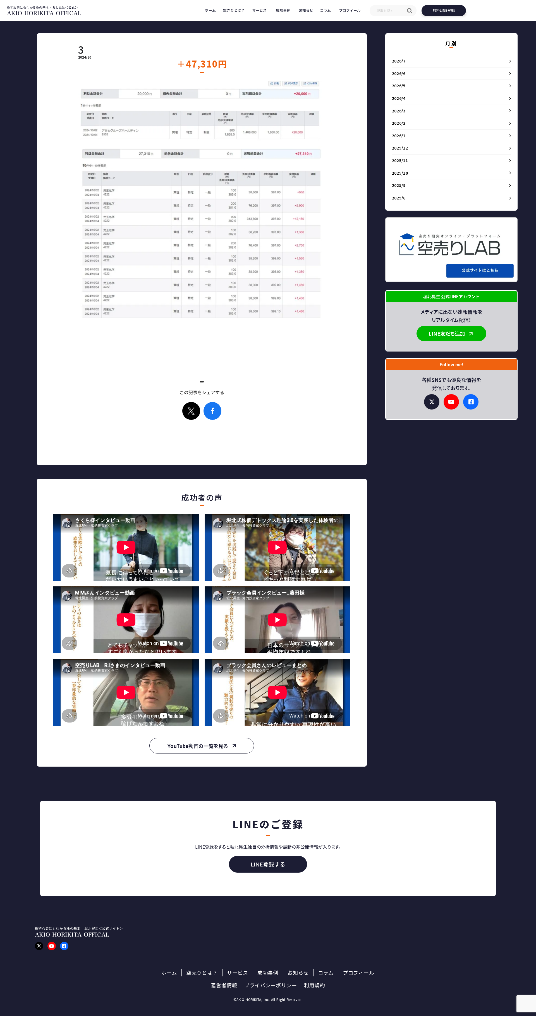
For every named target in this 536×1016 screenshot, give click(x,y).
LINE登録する (268, 864)
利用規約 (314, 985)
